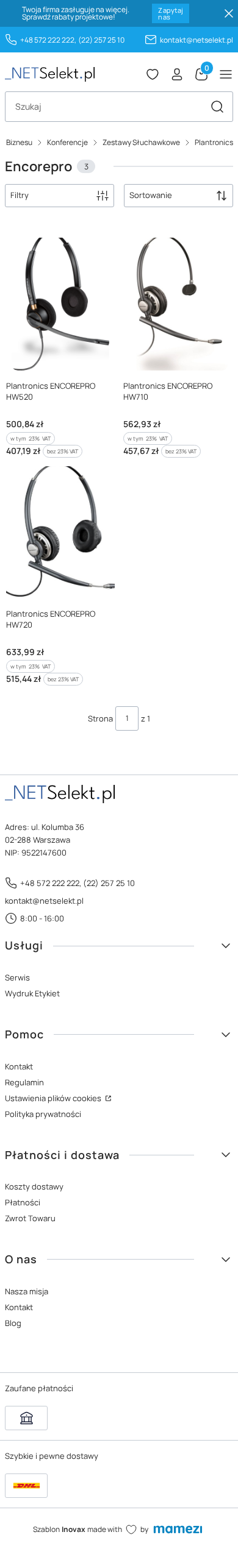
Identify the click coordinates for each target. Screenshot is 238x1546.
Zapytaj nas (170, 13)
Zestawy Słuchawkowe (141, 142)
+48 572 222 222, (48, 40)
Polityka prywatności (43, 1113)
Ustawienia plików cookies (54, 1098)
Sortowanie (150, 195)
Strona (100, 718)
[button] (217, 107)
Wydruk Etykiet (32, 993)
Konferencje (67, 142)
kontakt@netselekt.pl (196, 40)
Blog (13, 1322)
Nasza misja (26, 1291)
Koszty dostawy (34, 1186)
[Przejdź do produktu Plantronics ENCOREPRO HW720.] (60, 529)
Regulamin (24, 1082)
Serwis (17, 977)
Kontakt (19, 1066)
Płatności (22, 1202)
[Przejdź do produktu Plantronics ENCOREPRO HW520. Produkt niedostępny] (60, 301)
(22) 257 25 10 (101, 40)
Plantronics (214, 142)
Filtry (19, 195)
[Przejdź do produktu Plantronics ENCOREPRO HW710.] (177, 301)
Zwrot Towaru (30, 1218)
